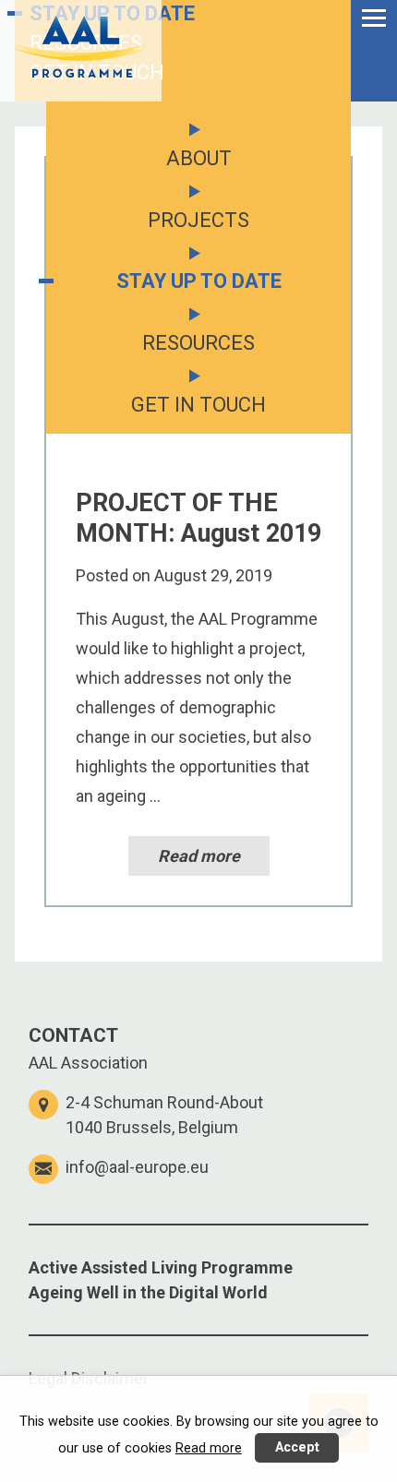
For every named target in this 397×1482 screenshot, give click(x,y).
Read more (199, 856)
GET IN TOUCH (97, 72)
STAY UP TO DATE (112, 13)
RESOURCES (86, 42)
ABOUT (199, 158)
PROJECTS (198, 220)
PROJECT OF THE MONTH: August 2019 (198, 517)
